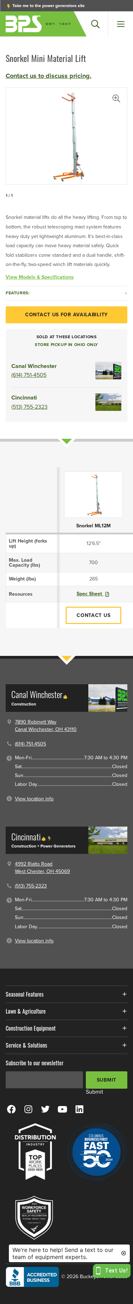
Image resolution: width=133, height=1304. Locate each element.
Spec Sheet (90, 594)
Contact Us (93, 615)
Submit (106, 1080)
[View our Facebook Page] (11, 1108)
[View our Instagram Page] (28, 1108)
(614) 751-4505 (28, 375)
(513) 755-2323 (29, 406)
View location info (34, 799)
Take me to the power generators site (48, 5)
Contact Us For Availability (66, 315)
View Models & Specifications (40, 277)
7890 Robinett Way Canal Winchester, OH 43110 (46, 725)
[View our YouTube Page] (62, 1108)
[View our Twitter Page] (45, 1108)
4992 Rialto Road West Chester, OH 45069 (42, 867)
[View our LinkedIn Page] (79, 1108)
